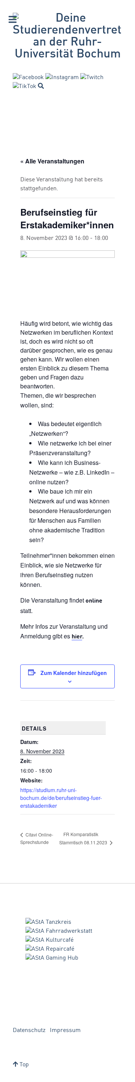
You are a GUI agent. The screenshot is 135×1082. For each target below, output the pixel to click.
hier (77, 637)
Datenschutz (29, 1030)
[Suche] (41, 86)
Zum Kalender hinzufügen (73, 672)
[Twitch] (92, 78)
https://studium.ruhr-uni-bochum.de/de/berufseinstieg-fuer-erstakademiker (61, 797)
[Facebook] (28, 78)
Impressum (65, 1030)
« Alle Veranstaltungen (52, 161)
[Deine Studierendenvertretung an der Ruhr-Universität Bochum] (67, 36)
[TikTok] (24, 87)
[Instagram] (62, 78)
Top (23, 1065)
